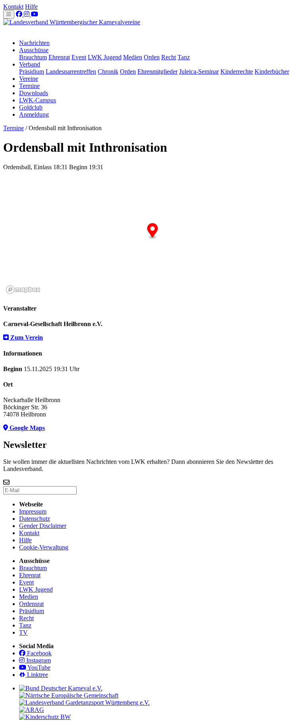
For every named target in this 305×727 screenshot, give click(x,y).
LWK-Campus (37, 100)
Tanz (184, 57)
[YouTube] (34, 14)
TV (23, 632)
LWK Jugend (105, 57)
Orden (152, 57)
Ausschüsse (33, 50)
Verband (29, 64)
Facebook (38, 653)
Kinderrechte (236, 71)
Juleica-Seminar (199, 71)
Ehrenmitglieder (157, 71)
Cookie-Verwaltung (43, 547)
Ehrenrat (59, 57)
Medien (132, 57)
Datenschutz (34, 518)
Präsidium (31, 71)
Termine (29, 85)
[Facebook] (20, 14)
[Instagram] (27, 14)
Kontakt (13, 6)
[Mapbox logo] (23, 289)
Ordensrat (31, 603)
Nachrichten (34, 42)
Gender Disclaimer (42, 525)
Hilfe (31, 6)
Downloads (33, 93)
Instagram (38, 660)
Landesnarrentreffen (71, 71)
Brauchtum (33, 57)
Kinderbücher (272, 71)
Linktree (36, 674)
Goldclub (30, 107)
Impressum (32, 511)
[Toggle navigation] (8, 14)
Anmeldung (34, 114)
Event (78, 57)
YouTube (38, 667)
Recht (168, 57)
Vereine (28, 78)
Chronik (108, 71)
